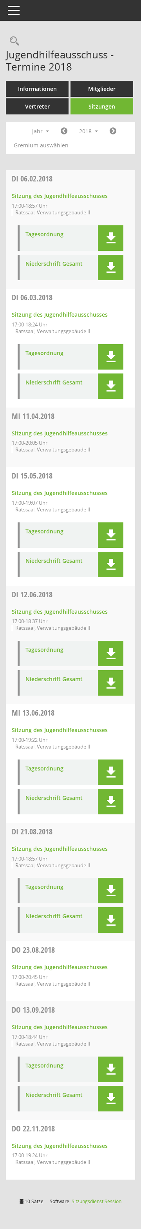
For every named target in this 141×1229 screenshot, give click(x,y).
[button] (110, 238)
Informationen (37, 88)
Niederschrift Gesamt (54, 264)
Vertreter (37, 106)
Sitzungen (102, 106)
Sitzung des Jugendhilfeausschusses (60, 195)
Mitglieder (102, 88)
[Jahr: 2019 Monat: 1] (113, 131)
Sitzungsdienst (96, 1201)
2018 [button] (86, 131)
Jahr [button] (38, 131)
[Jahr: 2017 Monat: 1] (64, 131)
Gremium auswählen (41, 145)
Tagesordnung (44, 234)
